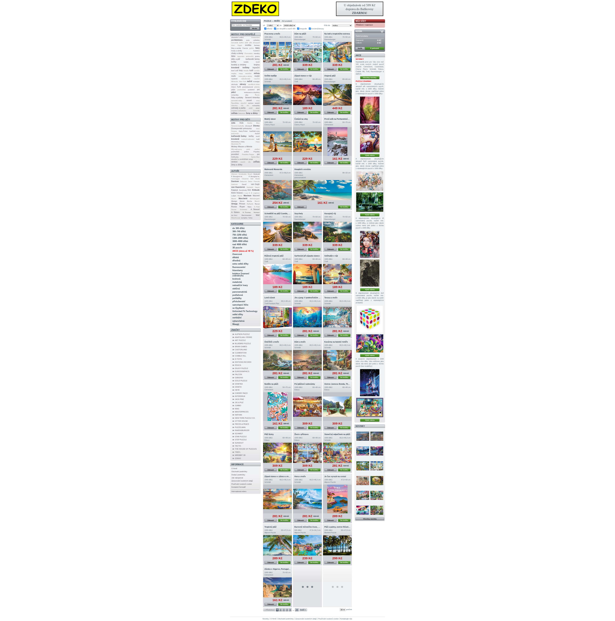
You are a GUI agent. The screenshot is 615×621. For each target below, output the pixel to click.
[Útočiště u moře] (277, 360)
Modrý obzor (270, 119)
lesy (241, 70)
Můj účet (361, 21)
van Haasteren (238, 187)
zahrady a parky (238, 108)
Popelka (257, 152)
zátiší (251, 108)
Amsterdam (255, 37)
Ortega (234, 204)
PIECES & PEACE (242, 424)
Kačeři (257, 133)
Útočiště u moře (271, 342)
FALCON (238, 374)
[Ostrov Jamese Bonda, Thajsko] (337, 406)
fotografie (303, 29)
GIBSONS (239, 378)
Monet (242, 201)
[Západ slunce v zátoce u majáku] (277, 499)
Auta (241, 123)
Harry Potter (243, 131)
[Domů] (307, 9)
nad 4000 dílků (239, 244)
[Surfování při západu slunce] (307, 274)
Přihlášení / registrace (364, 25)
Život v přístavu (301, 434)
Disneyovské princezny (241, 128)
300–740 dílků (239, 231)
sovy (258, 100)
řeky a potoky (237, 97)
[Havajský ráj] (337, 232)
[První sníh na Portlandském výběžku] (337, 141)
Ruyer (242, 207)
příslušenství (238, 301)
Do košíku (284, 69)
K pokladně (374, 48)
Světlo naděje (270, 76)
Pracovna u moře (272, 34)
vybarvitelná (238, 321)
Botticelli (257, 174)
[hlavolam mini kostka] (370, 319)
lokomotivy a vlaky (238, 142)
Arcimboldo (242, 174)
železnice (241, 113)
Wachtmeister (246, 215)
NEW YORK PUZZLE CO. (245, 418)
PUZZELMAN (240, 427)
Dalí (251, 179)
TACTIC (238, 446)
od (264, 25)
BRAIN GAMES (241, 347)
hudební (256, 51)
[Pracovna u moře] (277, 52)
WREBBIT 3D (240, 455)
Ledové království (247, 139)
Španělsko (235, 103)
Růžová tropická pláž (273, 256)
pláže (233, 90)
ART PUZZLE (240, 340)
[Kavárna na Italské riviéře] (337, 360)
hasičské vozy (254, 131)
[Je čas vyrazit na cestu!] (337, 499)
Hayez (257, 187)
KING (237, 409)
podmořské (242, 90)
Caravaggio (235, 179)
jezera (257, 56)
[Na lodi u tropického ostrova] (337, 52)
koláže (246, 62)
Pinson (242, 204)
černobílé (234, 43)
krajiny (257, 65)
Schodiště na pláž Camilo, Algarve (279, 213)
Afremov (234, 174)
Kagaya (234, 190)
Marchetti (243, 198)
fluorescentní (238, 267)
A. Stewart (255, 209)
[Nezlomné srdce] (369, 244)
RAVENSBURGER (242, 430)
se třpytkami (238, 308)
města (257, 73)
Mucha (249, 201)
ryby (246, 95)
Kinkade (256, 190)
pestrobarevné (247, 87)
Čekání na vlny (301, 119)
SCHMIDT (239, 434)
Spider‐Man (255, 157)
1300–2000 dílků (240, 238)
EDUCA (238, 365)
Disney (256, 126)
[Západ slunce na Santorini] (363, 436)
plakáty (257, 87)
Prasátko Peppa (248, 154)
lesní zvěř (234, 70)
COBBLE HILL (240, 356)
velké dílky (237, 314)
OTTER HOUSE (241, 421)
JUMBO (238, 405)
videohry (234, 105)
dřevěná (236, 260)
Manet (233, 198)
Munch (257, 201)
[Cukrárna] (363, 480)
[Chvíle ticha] (369, 273)
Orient (233, 87)
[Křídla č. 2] (369, 181)
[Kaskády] (369, 202)
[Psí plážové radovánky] (307, 406)
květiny (246, 67)
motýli (257, 76)
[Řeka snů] (377, 451)
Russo (234, 207)
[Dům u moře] (307, 360)
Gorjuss (234, 131)
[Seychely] (307, 232)
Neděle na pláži (271, 384)
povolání (235, 154)
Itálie (233, 56)
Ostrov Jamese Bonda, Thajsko (338, 384)
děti (250, 43)
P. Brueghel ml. (236, 176)
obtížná (236, 288)
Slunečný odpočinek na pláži (337, 434)
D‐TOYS (238, 359)
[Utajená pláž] (337, 95)
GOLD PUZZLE (241, 381)
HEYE (237, 390)
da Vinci (234, 215)
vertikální (237, 317)
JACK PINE (239, 399)
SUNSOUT (239, 443)
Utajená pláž (330, 76)
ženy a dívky (252, 113)
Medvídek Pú (236, 144)
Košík (359, 31)
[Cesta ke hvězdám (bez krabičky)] (369, 407)
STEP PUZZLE (241, 440)
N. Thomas (247, 212)
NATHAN (238, 415)
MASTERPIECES (241, 412)
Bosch (250, 174)
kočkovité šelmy (253, 59)
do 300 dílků (238, 228)
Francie (245, 48)
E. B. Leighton (254, 193)
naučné (257, 79)
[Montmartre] (377, 436)
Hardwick (250, 187)
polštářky (237, 298)
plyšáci (257, 149)
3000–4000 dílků (240, 241)
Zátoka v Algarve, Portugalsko (278, 569)
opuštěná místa (254, 84)
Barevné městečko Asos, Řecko (309, 527)
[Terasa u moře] (337, 317)
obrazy (243, 84)
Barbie (249, 123)
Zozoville (256, 111)
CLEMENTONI (240, 353)
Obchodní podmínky (239, 471)
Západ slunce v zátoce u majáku (279, 476)
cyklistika (256, 40)
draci (233, 45)
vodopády (256, 105)
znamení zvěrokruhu (238, 111)
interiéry (257, 53)
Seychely (298, 213)
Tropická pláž (270, 527)
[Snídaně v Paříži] (363, 495)
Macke (240, 196)
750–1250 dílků (239, 235)
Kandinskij (243, 190)
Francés (257, 181)
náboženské (245, 79)
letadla (246, 70)
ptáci (233, 92)
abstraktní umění (237, 37)
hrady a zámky (236, 51)
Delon (250, 181)
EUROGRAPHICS (242, 371)
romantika (234, 95)
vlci (248, 105)
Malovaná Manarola (273, 169)
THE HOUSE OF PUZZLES (246, 449)
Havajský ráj (330, 213)
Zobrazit (270, 69)
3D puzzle (237, 247)
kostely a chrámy (238, 65)
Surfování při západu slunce (307, 256)
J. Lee (245, 193)
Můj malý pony (236, 149)
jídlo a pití (235, 59)
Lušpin (233, 196)
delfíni (241, 43)
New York (242, 81)
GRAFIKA (239, 384)
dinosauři (256, 43)
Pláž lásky (269, 434)
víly (242, 105)
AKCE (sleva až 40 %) (243, 251)
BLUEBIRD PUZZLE (243, 343)
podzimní (251, 90)
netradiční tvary (240, 285)
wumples (244, 218)
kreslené (235, 67)
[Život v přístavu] (307, 453)
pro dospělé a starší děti (286, 29)
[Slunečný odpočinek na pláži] (337, 453)
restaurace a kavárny (252, 92)
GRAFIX (238, 387)
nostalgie (256, 81)
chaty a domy (237, 53)
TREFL (238, 452)
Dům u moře (300, 342)
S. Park (257, 207)
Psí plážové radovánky (304, 384)
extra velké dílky (240, 264)
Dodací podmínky (238, 475)
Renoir (257, 204)
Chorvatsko (248, 53)
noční (249, 81)
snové (249, 100)
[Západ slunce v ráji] (307, 95)
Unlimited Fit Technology (244, 311)
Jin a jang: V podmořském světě (309, 298)
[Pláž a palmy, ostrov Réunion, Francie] (337, 545)
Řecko (257, 95)
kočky (233, 62)
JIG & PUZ (239, 402)
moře (233, 76)
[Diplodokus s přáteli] (369, 343)
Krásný (240, 193)
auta (248, 40)
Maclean (247, 196)
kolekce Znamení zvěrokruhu (240, 274)
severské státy (236, 100)
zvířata (234, 113)
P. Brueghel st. (254, 176)
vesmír (257, 103)
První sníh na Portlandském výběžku (341, 119)
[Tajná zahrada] (377, 495)
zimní (258, 108)
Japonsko (240, 56)
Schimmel (243, 209)
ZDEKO (238, 458)
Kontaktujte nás (346, 619)
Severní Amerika (252, 97)
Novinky (360, 426)
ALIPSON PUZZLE (242, 334)
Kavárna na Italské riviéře (336, 342)
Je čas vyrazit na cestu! (335, 476)
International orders (238, 491)
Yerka (250, 218)
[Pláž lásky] (277, 453)
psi (258, 89)
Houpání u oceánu (302, 169)
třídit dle (327, 25)
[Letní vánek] (277, 317)
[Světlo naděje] (277, 95)
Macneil (256, 196)
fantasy (257, 45)
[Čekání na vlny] (307, 141)
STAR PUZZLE (241, 437)
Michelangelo (255, 198)
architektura (236, 40)
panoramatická (239, 292)
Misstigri (234, 201)
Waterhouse (235, 218)
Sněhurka (234, 157)
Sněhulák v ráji (331, 256)
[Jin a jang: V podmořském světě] (307, 317)
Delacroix (243, 181)
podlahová (237, 295)
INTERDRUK (240, 396)
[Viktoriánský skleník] (377, 510)
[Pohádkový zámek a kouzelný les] (377, 480)
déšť (246, 43)
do (281, 25)
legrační (256, 67)
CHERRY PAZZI (241, 393)
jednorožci (250, 56)
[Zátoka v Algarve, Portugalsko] (277, 587)
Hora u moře (300, 476)
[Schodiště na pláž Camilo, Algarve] (277, 232)
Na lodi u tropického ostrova (337, 34)
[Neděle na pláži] (277, 406)
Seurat (233, 209)
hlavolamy (237, 270)
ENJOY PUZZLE (241, 368)
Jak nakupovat (237, 478)
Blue (258, 123)
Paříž (239, 87)
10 (297, 610)
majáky (233, 73)
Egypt (240, 45)
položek (349, 609)
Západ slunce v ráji (303, 76)
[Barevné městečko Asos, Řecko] (307, 545)
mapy (241, 73)
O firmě (234, 468)
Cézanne (245, 179)
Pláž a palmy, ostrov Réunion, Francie (341, 527)
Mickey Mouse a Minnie (241, 146)
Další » (303, 610)
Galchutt (234, 184)
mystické (234, 79)
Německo (234, 81)
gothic (251, 48)
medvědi (248, 73)
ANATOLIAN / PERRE (243, 337)
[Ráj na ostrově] (363, 466)
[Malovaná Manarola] (277, 190)
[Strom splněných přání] (369, 138)
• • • (307, 587)
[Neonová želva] (363, 510)
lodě (251, 70)
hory (257, 48)
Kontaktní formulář (238, 487)
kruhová (236, 279)
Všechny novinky (370, 78)
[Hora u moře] (307, 499)
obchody (234, 84)
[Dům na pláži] (307, 52)
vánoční (243, 103)
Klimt (233, 193)
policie (246, 152)
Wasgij (235, 324)
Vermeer (257, 212)
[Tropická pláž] (277, 545)
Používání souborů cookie (241, 484)
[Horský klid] (363, 451)
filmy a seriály (236, 48)
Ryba (249, 207)
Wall (258, 215)
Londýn (257, 70)
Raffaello (250, 204)
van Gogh (255, 184)
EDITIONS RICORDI (243, 362)
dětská (235, 257)
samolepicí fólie (240, 305)
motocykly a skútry (245, 76)
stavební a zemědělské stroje (242, 159)
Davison (235, 181)
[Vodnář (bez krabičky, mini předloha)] (369, 382)
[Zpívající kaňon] (369, 110)
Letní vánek (269, 298)
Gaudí (244, 184)
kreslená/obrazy (317, 29)
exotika (248, 45)
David (257, 179)
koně (258, 62)
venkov (250, 103)
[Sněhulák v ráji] (337, 274)
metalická (237, 282)
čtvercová (237, 254)
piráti (248, 149)
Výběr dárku (370, 155)
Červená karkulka (237, 126)
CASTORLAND (241, 350)
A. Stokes (235, 212)
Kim (249, 190)
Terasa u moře (330, 298)
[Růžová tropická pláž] (277, 274)
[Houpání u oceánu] (322, 190)
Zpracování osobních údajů (242, 481)
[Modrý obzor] (277, 141)
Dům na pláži (300, 34)
